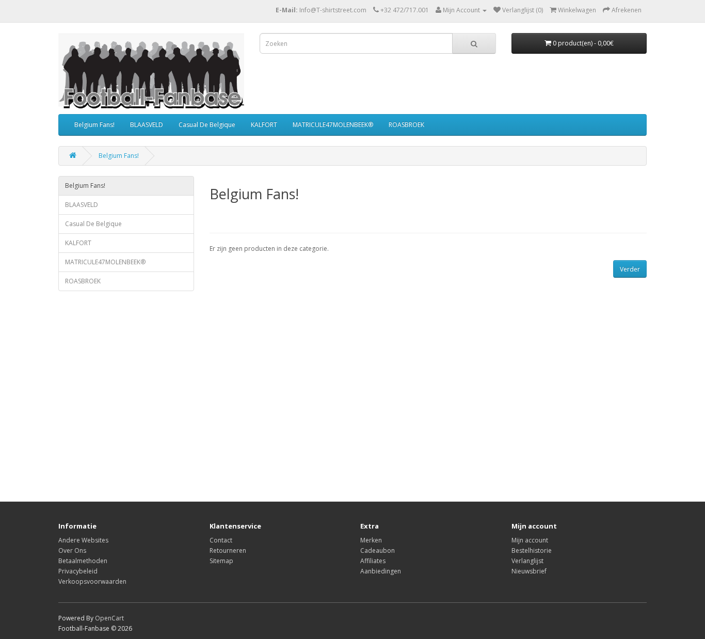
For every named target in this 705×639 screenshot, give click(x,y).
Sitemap (221, 560)
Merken (371, 540)
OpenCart (109, 618)
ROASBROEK (406, 124)
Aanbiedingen (380, 571)
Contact (221, 540)
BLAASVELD (146, 124)
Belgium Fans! (94, 124)
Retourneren (228, 550)
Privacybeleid (78, 571)
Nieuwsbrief (529, 571)
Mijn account (529, 540)
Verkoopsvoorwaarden (92, 581)
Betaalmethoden (82, 560)
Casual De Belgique (207, 124)
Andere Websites (83, 540)
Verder (630, 269)
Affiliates (373, 560)
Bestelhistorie (531, 550)
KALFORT (264, 124)
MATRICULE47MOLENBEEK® (333, 124)
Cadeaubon (377, 550)
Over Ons (72, 550)
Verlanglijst (527, 560)
